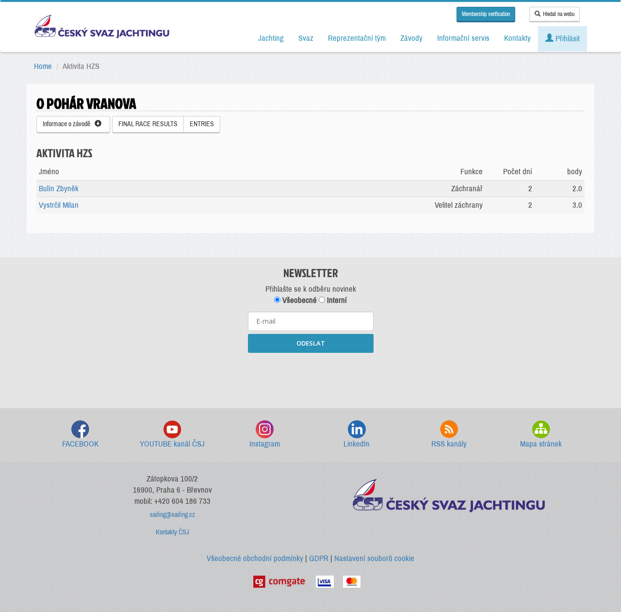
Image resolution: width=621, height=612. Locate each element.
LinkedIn (356, 444)
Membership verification (486, 14)
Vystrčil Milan (59, 205)
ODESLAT (310, 343)
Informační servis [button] (463, 38)
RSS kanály (449, 444)
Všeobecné (298, 300)
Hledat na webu (558, 14)
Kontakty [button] (517, 38)
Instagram (264, 444)
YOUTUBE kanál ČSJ (172, 444)
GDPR (318, 558)
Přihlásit (567, 38)
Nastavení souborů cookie (374, 558)
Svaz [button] (305, 38)
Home (43, 66)
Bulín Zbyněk (59, 188)
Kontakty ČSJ (172, 532)
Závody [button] (411, 38)
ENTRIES (202, 124)
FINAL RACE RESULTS (148, 124)
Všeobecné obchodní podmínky (255, 558)
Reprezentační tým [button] (357, 38)
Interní (336, 300)
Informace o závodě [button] (69, 124)
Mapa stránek (541, 444)
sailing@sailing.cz (172, 514)
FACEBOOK (80, 444)
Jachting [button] (271, 38)
